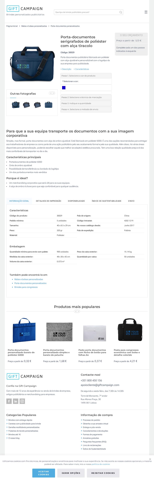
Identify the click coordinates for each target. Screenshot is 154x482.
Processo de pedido (91, 420)
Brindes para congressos (26, 287)
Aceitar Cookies (43, 473)
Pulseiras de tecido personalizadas (23, 431)
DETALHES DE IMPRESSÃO (48, 201)
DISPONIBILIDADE (76, 201)
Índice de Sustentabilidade (94, 449)
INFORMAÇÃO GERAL (19, 201)
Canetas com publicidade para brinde (24, 424)
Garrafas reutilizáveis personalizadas (23, 427)
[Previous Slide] (50, 93)
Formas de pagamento (92, 434)
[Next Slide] (53, 93)
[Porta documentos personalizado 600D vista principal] (32, 61)
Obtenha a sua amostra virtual (95, 424)
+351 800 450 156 (91, 380)
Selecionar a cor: (70, 81)
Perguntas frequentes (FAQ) (94, 442)
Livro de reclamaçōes (92, 445)
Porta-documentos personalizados (65, 26)
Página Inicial (12, 26)
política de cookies (101, 464)
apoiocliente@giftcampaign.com (100, 385)
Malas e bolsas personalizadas (34, 26)
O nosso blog (14, 438)
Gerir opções (71, 473)
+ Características (81, 69)
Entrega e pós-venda (92, 427)
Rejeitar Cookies (103, 473)
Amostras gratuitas (91, 438)
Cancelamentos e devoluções (95, 431)
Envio (131, 201)
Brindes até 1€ (14, 434)
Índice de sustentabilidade (107, 201)
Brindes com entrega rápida (20, 420)
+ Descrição (66, 69)
